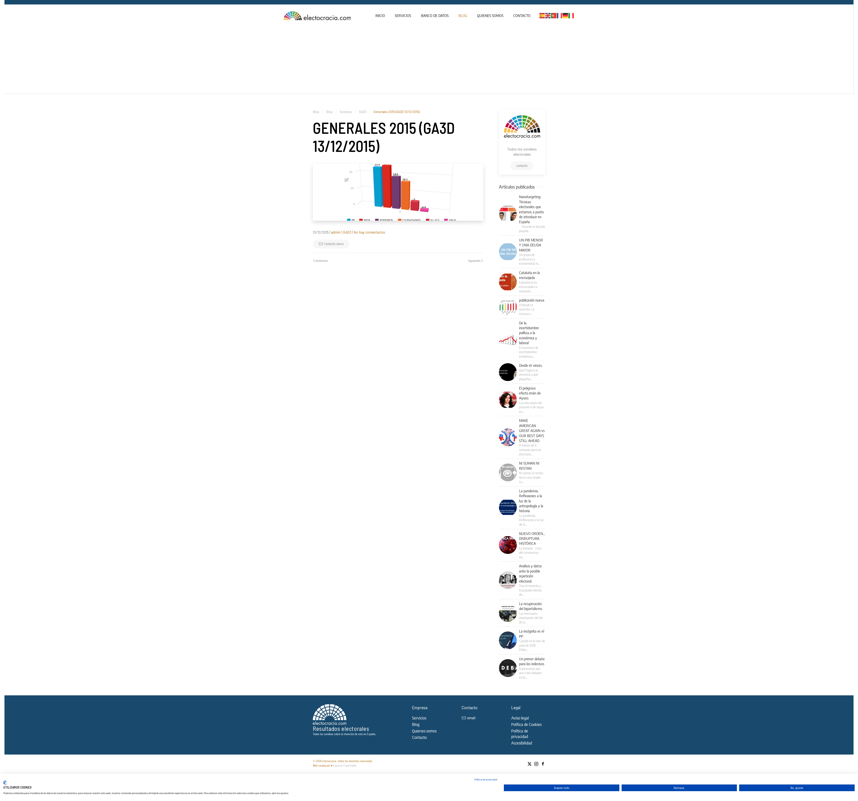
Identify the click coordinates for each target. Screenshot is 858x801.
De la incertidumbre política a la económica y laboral (529, 333)
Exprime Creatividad (344, 765)
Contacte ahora (334, 244)
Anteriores (321, 260)
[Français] (560, 15)
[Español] (542, 15)
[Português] (554, 15)
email (471, 717)
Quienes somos (490, 15)
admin (336, 232)
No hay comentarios (369, 232)
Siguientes (474, 260)
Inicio (380, 15)
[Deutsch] (565, 15)
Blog (462, 15)
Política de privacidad (485, 779)
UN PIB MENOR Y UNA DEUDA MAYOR (531, 245)
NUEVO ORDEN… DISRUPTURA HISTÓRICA (532, 538)
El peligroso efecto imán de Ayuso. (530, 393)
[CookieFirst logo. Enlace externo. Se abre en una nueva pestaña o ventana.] (5, 783)
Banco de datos (435, 15)
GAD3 (347, 232)
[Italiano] (571, 15)
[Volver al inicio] (318, 15)
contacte (522, 166)
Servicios (403, 15)
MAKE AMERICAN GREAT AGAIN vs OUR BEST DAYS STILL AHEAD (532, 430)
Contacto (521, 15)
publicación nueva (531, 300)
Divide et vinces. (531, 365)
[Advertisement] (429, 60)
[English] (548, 15)
